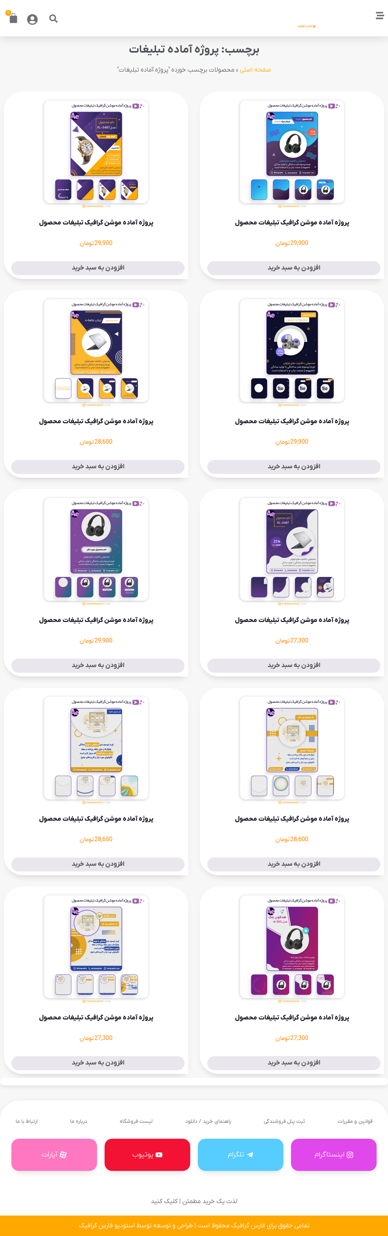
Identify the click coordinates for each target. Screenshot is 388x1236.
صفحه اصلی (255, 70)
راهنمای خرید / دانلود (208, 1121)
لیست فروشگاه (136, 1121)
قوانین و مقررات (355, 1121)
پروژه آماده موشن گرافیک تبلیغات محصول (292, 223)
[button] (53, 18)
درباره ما (78, 1121)
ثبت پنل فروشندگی (284, 1121)
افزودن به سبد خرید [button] (294, 268)
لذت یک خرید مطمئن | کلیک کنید (194, 1201)
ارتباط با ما (27, 1121)
